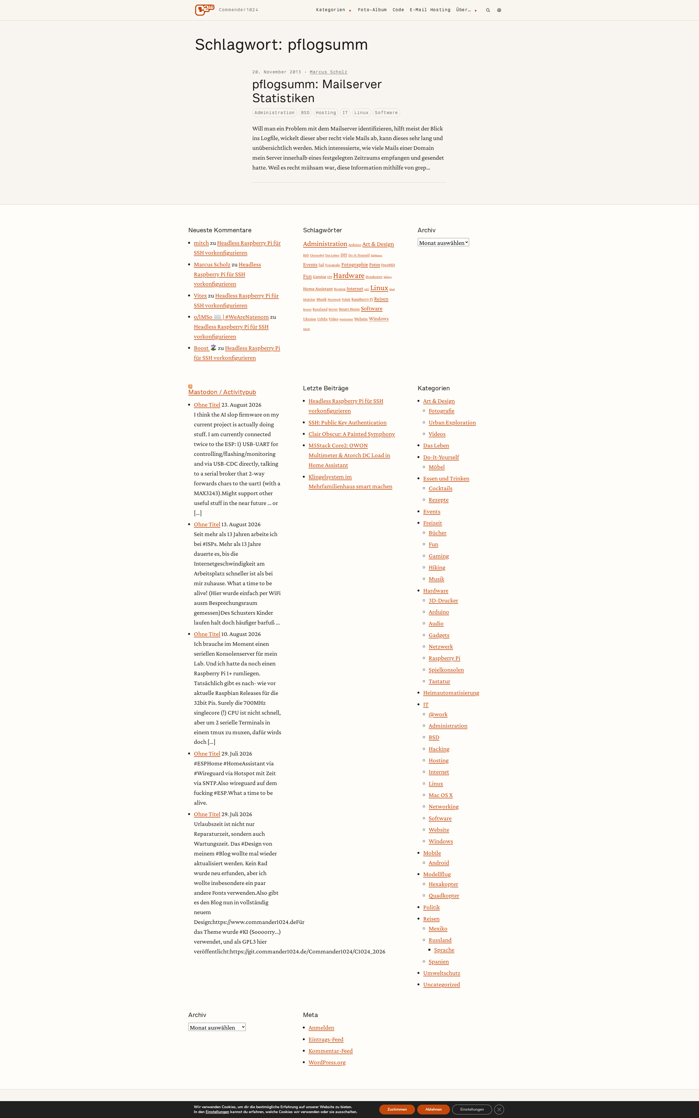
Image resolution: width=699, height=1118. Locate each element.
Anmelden (321, 1027)
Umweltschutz (441, 972)
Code (398, 9)
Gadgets (439, 634)
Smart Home (349, 309)
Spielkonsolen (446, 669)
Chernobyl (317, 255)
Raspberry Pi (362, 299)
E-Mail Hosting (430, 9)
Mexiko (438, 928)
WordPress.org (327, 1062)
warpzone (346, 319)
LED (366, 289)
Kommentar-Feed (331, 1050)
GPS (329, 276)
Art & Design (378, 243)
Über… (463, 9)
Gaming (319, 276)
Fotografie (332, 265)
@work (438, 714)
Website (361, 318)
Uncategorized (441, 984)
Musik (321, 299)
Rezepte (439, 499)
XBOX (306, 329)
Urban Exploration (452, 422)
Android (439, 862)
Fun (307, 276)
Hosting (326, 112)
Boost (202, 347)
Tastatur (439, 681)
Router (307, 309)
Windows (379, 318)
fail (321, 264)
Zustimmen (397, 1109)
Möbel (437, 466)
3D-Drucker (443, 600)
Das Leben (332, 255)
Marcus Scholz (328, 72)
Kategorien (330, 9)
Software (386, 112)
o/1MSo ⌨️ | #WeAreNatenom (231, 316)
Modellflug (437, 874)
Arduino (354, 244)
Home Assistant (318, 288)
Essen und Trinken (446, 478)
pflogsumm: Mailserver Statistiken (317, 90)
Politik (346, 299)
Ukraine (309, 319)
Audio (436, 623)
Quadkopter (444, 895)
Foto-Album (372, 9)
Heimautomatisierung (451, 692)
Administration (274, 112)
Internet (354, 288)
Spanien (439, 961)
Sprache (444, 949)
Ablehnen (433, 1109)
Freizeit (432, 522)
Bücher (437, 532)
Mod (392, 289)
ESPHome (376, 255)
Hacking (439, 748)
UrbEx (322, 319)
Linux (361, 112)
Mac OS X (441, 794)
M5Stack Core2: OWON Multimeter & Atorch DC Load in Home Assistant (349, 455)
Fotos (374, 264)
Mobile (432, 852)
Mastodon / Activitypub (222, 392)
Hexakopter (374, 277)
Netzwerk (334, 299)
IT (345, 112)
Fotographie (354, 264)
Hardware (349, 275)
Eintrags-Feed (326, 1039)
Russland (320, 309)
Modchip (309, 299)
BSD (305, 112)
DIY (343, 254)
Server (333, 309)
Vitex (200, 295)
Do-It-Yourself (359, 255)
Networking (444, 806)
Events (310, 264)
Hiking (388, 276)
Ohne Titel (207, 404)
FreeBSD (388, 265)
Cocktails (440, 488)
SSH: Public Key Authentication (348, 422)
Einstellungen (217, 1112)
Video (333, 319)
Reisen (381, 299)
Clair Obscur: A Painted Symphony (352, 433)
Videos (437, 433)
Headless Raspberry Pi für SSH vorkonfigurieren (227, 274)
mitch (201, 242)
